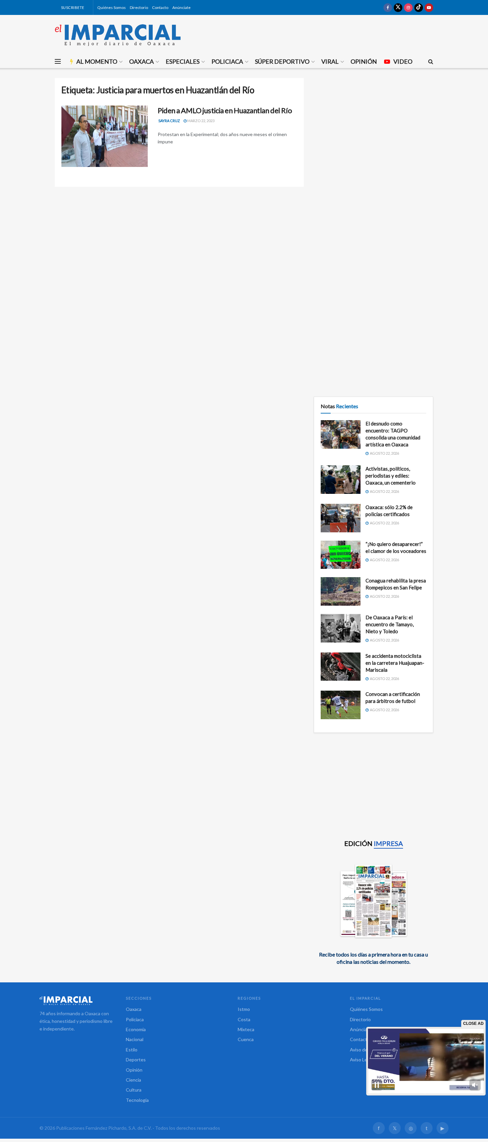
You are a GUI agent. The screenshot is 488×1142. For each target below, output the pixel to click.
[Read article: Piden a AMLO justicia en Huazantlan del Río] (104, 136)
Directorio (139, 7)
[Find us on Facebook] (387, 7)
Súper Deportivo (282, 61)
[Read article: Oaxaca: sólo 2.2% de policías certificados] (341, 518)
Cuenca (246, 1039)
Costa (244, 1019)
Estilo (131, 1049)
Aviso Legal (361, 1059)
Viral (330, 61)
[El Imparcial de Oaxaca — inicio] (76, 1001)
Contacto (160, 7)
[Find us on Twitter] (398, 7)
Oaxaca (141, 61)
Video (402, 61)
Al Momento (96, 61)
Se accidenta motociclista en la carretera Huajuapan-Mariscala (395, 663)
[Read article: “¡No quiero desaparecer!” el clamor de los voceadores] (341, 555)
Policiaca (227, 61)
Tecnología (137, 1100)
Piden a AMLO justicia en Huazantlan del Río (225, 110)
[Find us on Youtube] (429, 7)
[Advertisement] (373, 124)
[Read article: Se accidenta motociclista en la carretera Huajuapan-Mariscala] (341, 666)
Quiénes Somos (111, 7)
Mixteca (246, 1029)
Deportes (136, 1059)
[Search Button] (430, 61)
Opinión (364, 61)
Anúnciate (181, 7)
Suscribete (72, 7)
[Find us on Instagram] (408, 7)
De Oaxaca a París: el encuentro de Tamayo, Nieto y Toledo (390, 624)
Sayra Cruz (169, 120)
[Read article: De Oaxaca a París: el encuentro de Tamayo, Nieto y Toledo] (341, 628)
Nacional (134, 1039)
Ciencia (133, 1080)
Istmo (244, 1009)
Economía (136, 1029)
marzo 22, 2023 (200, 120)
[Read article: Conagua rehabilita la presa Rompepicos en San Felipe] (341, 591)
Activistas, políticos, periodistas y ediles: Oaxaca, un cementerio (391, 476)
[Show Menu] (58, 61)
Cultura (133, 1090)
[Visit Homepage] (118, 35)
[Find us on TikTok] (418, 7)
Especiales (183, 61)
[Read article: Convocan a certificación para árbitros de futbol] (341, 705)
